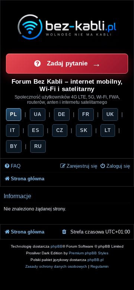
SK (83, 130)
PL (13, 114)
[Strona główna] (67, 26)
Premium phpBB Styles (88, 253)
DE (62, 114)
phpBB (57, 246)
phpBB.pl (95, 260)
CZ (59, 130)
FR (85, 114)
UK (110, 114)
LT (108, 130)
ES (35, 130)
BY (13, 146)
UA (37, 114)
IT (12, 130)
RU (38, 146)
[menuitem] (12, 166)
